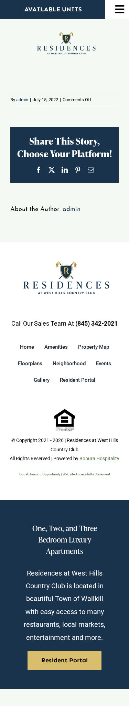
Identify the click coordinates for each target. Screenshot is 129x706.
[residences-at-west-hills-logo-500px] (66, 34)
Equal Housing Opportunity (40, 474)
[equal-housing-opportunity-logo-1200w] (64, 411)
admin (22, 99)
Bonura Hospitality (99, 458)
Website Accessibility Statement (86, 474)
